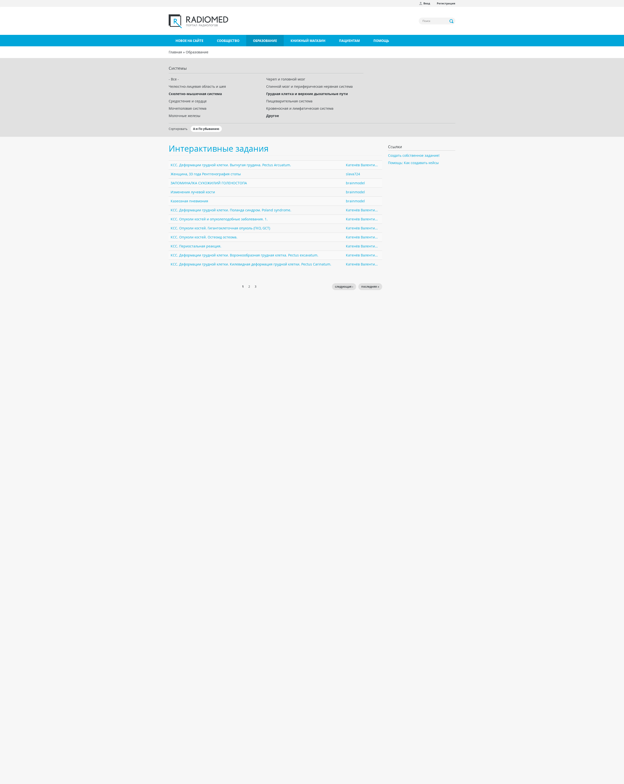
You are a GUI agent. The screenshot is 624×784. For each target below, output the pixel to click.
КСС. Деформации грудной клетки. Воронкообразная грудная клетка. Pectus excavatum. (244, 255)
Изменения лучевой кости (193, 192)
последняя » (370, 286)
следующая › (344, 286)
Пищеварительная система (289, 101)
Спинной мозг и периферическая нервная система (309, 86)
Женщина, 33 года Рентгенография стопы (206, 174)
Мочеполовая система (187, 108)
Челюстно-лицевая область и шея (197, 86)
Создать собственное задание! (413, 155)
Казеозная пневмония (189, 201)
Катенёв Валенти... (362, 165)
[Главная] (198, 21)
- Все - (174, 79)
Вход (426, 3)
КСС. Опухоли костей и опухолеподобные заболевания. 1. (219, 219)
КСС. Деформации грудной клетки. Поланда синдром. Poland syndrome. (231, 210)
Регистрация (446, 3)
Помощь (381, 41)
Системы (178, 68)
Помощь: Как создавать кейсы (413, 162)
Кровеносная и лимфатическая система (299, 108)
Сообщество (228, 41)
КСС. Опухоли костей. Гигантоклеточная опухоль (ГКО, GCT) (220, 228)
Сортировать (178, 129)
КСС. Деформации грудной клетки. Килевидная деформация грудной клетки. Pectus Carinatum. (251, 264)
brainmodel (355, 183)
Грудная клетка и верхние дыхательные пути (307, 93)
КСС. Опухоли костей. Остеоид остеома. (204, 237)
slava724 (353, 174)
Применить (451, 21)
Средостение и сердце (188, 101)
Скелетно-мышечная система (195, 93)
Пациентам (349, 41)
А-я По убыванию (206, 129)
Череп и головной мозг (285, 79)
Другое (272, 115)
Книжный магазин (308, 41)
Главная (175, 52)
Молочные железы (184, 115)
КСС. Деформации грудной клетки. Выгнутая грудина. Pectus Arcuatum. (231, 165)
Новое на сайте (189, 41)
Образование (265, 41)
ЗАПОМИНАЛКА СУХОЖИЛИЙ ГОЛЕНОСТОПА (209, 183)
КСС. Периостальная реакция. (196, 246)
